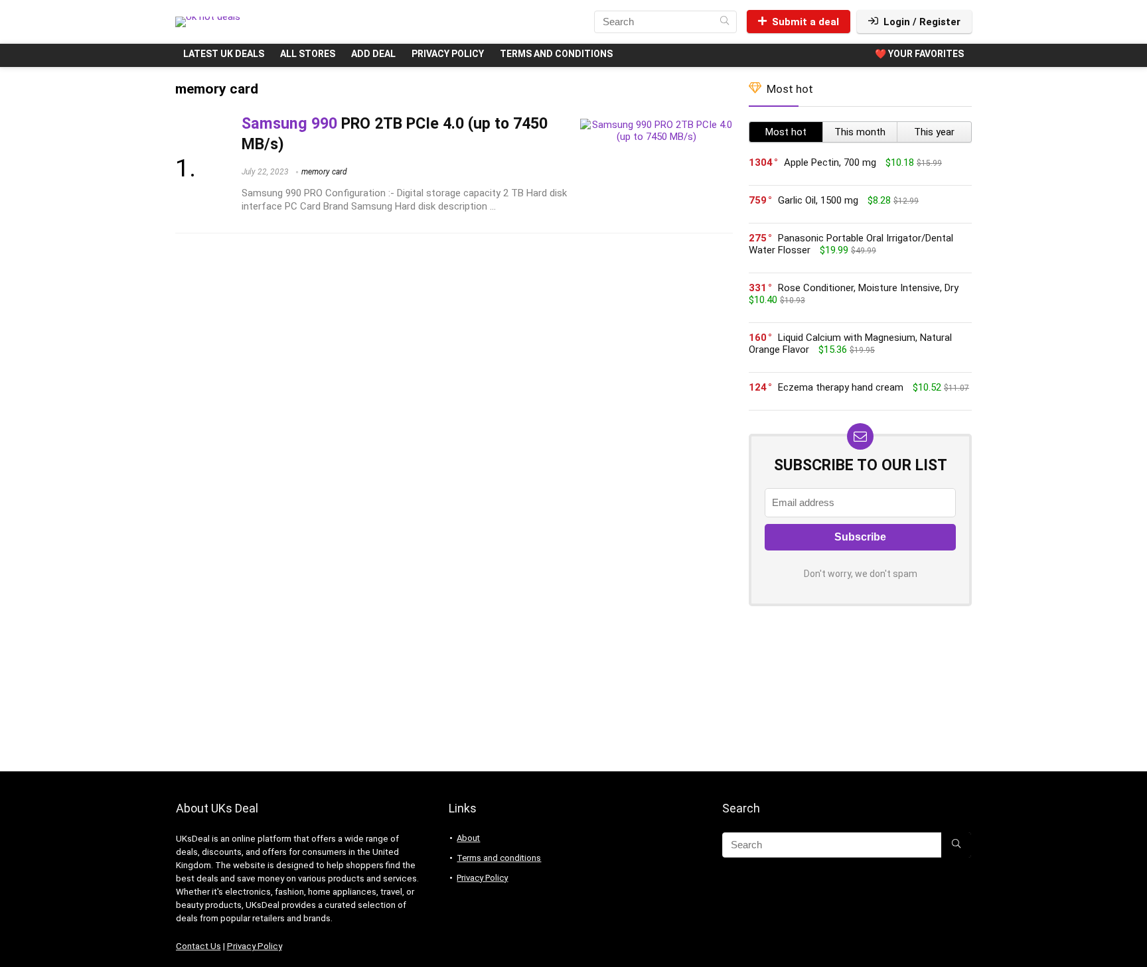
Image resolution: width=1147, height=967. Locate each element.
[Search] (724, 22)
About (468, 838)
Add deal (373, 53)
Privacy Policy (448, 53)
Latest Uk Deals (223, 53)
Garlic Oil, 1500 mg (818, 200)
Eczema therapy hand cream (840, 387)
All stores (307, 53)
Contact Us (198, 946)
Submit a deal (805, 22)
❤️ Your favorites (919, 53)
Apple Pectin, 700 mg (830, 162)
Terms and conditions (556, 53)
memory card (324, 171)
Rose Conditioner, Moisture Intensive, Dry (868, 288)
